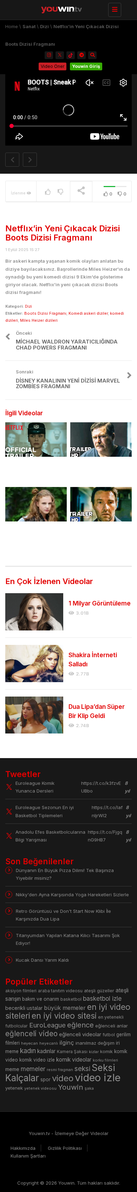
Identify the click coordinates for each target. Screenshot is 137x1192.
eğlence (80, 1024)
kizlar (94, 1051)
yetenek (14, 1088)
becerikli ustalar (24, 1008)
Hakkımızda (23, 1148)
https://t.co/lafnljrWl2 (107, 811)
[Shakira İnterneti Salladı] (34, 663)
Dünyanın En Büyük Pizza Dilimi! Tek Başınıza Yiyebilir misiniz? (65, 874)
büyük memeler (65, 1007)
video (62, 1078)
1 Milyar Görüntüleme (99, 603)
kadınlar (46, 1051)
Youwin (70, 1087)
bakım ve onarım (40, 999)
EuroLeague (47, 1025)
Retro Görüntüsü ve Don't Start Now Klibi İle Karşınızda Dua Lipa (63, 915)
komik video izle (37, 1060)
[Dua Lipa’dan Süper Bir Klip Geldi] (34, 715)
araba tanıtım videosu (60, 990)
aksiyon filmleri (21, 990)
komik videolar (73, 1059)
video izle (97, 1077)
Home (11, 26)
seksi (82, 1068)
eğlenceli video (31, 1033)
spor (45, 1079)
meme (12, 1069)
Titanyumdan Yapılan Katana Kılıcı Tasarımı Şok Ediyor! (68, 939)
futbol (109, 1034)
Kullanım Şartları (28, 1156)
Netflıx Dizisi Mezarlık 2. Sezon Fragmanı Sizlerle (34, 471)
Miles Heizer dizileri (39, 320)
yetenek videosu (40, 1088)
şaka (89, 1088)
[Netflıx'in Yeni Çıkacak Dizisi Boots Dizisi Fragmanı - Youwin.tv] (66, 9)
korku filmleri (105, 1060)
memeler (33, 1068)
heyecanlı (48, 1043)
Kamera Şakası (72, 1051)
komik (106, 1051)
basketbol (70, 999)
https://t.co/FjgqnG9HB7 (105, 835)
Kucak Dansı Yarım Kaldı (42, 960)
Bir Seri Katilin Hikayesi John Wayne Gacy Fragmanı (100, 471)
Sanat (28, 26)
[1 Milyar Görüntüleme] (34, 611)
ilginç (66, 1042)
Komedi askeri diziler (88, 313)
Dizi (44, 26)
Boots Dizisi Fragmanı (45, 313)
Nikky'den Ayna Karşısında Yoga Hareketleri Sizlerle (72, 894)
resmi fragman (60, 1070)
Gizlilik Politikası (65, 1148)
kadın (28, 1051)
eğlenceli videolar (80, 1034)
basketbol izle (102, 998)
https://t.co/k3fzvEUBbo (101, 787)
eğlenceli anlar (111, 1025)
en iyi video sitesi (64, 1016)
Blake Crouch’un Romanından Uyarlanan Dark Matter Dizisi (100, 536)
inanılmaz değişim (95, 1043)
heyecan (29, 1043)
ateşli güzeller (99, 990)
